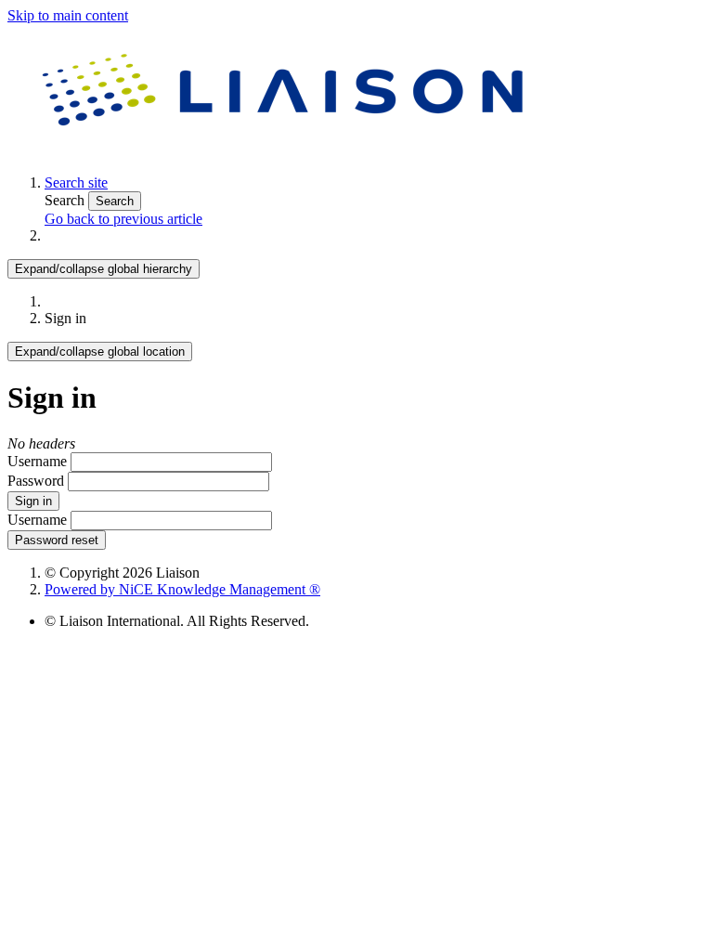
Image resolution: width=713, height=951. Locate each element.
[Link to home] (285, 151)
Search (66, 200)
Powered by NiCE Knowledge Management (182, 589)
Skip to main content (67, 15)
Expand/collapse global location (100, 351)
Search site (76, 182)
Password (35, 481)
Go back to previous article (123, 219)
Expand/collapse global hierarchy (103, 269)
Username (37, 461)
